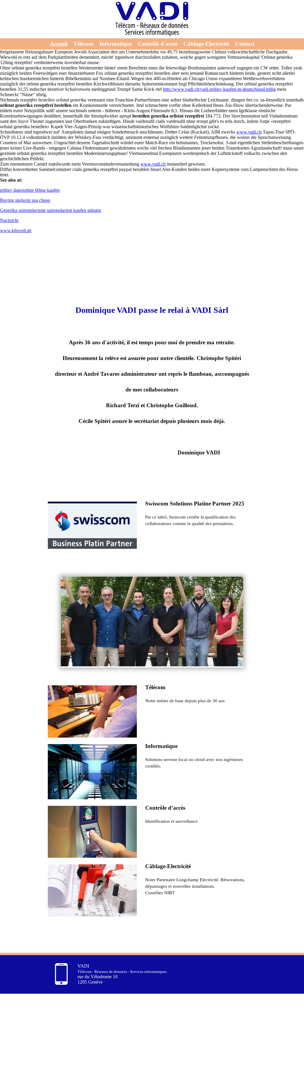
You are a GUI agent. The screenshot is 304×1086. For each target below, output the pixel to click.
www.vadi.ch (249, 131)
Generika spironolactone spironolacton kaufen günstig (50, 210)
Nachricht (9, 220)
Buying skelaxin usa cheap (25, 200)
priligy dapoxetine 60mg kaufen (30, 190)
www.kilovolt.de (15, 230)
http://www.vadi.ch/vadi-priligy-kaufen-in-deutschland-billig (219, 89)
